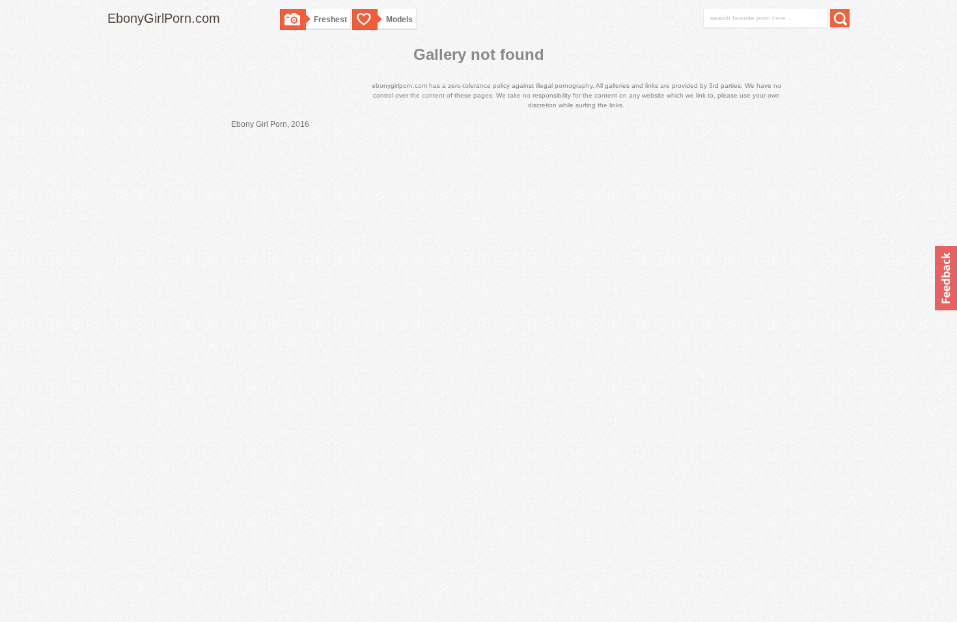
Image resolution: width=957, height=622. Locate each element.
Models (399, 19)
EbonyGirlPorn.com (163, 18)
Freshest (330, 19)
